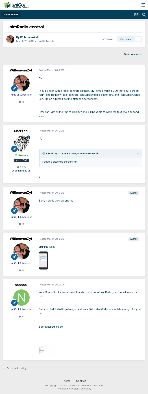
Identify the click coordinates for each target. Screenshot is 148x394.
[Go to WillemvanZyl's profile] (10, 39)
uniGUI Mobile (46, 41)
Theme (66, 380)
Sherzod (21, 131)
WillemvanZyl (29, 37)
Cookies (81, 380)
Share (109, 39)
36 (23, 101)
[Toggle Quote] (44, 153)
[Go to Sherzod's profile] (21, 143)
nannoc (21, 285)
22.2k (22, 167)
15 (22, 316)
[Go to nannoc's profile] (21, 297)
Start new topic (133, 54)
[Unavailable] (43, 260)
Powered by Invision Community (74, 388)
